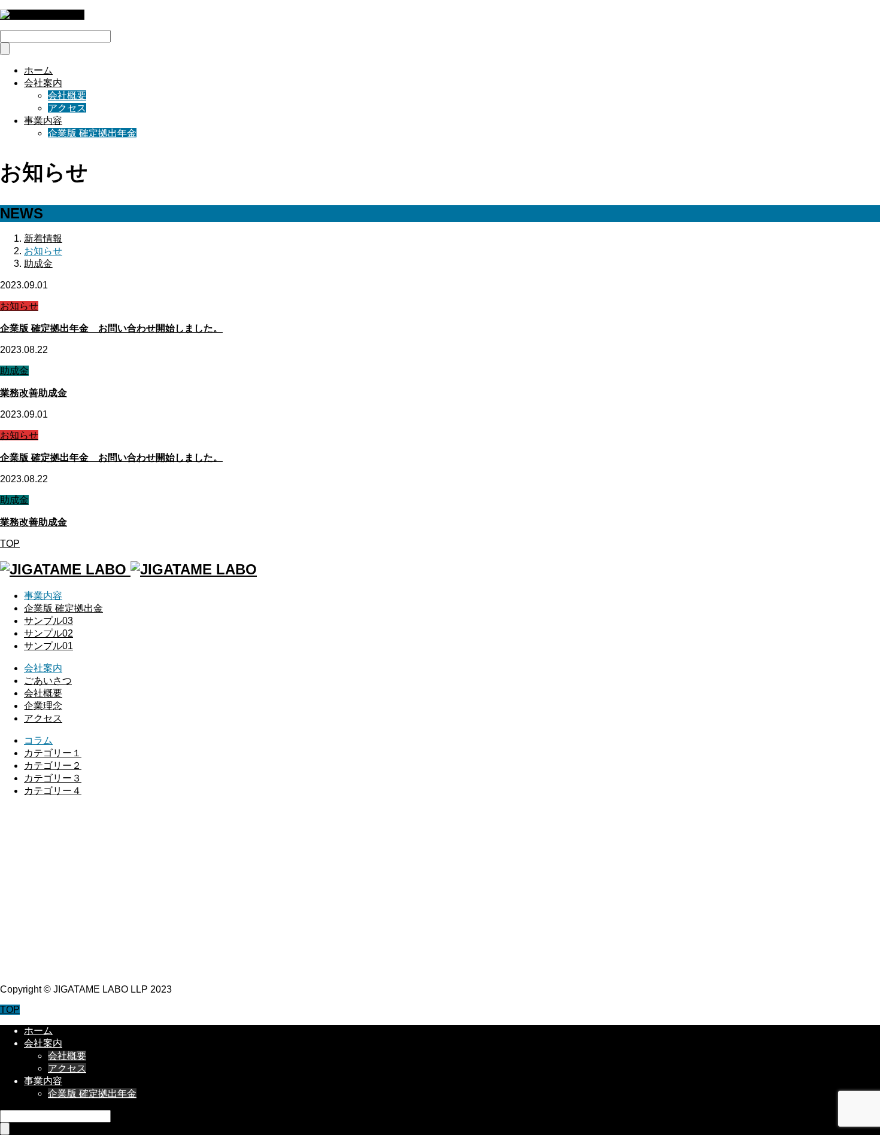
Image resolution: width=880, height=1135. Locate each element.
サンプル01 (48, 646)
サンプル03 (48, 621)
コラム (38, 740)
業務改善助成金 (33, 393)
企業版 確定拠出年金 (92, 133)
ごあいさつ (48, 680)
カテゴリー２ (52, 765)
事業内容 (43, 120)
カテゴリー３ (52, 778)
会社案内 (43, 83)
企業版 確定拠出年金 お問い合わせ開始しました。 (111, 328)
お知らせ (19, 306)
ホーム (38, 70)
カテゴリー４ (52, 791)
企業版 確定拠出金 (63, 608)
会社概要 (67, 95)
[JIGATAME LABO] (42, 15)
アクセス (67, 108)
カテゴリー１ (52, 753)
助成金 (14, 371)
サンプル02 (48, 633)
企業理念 (43, 706)
